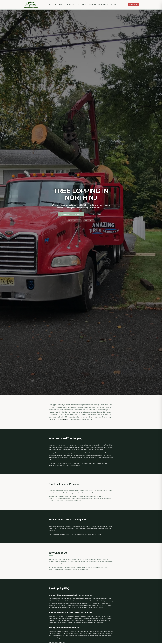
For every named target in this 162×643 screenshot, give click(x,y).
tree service (63, 419)
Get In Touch (133, 4)
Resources (113, 4)
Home (50, 4)
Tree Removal (70, 4)
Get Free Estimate (94, 214)
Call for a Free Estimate (71, 214)
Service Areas (102, 4)
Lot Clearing (92, 4)
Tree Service (58, 4)
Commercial (81, 4)
